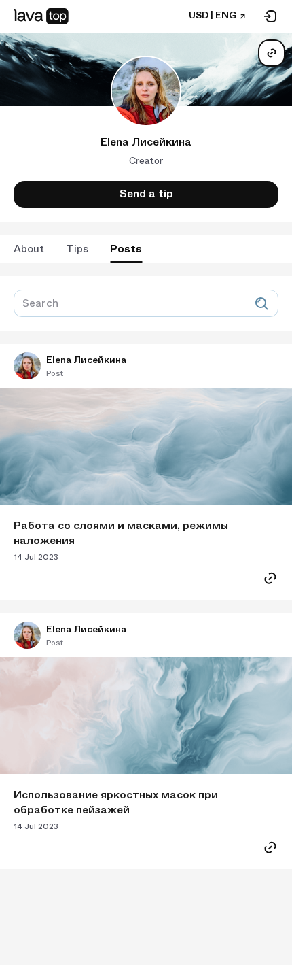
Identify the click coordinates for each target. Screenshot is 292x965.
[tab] (77, 249)
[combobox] (139, 308)
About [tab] (29, 248)
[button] (27, 365)
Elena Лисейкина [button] (86, 360)
